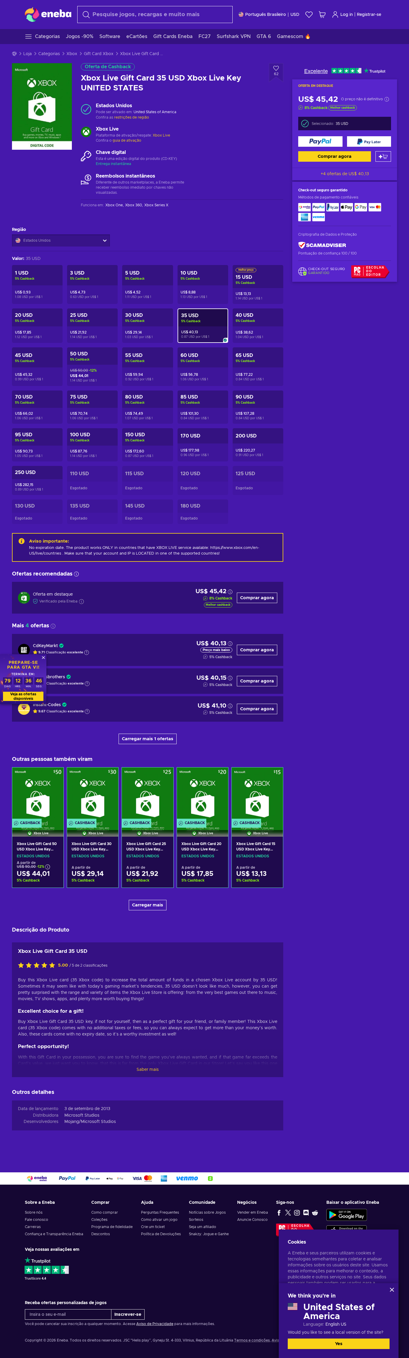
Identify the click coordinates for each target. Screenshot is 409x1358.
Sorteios (196, 1219)
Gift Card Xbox (98, 54)
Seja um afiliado (202, 1227)
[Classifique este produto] (38, 965)
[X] (288, 1212)
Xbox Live (161, 135)
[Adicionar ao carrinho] (383, 156)
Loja (27, 54)
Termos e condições (252, 1340)
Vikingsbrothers (49, 677)
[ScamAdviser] (322, 245)
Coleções (99, 1219)
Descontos (100, 1234)
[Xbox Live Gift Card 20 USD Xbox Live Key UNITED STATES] (202, 794)
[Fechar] (392, 1289)
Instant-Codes (47, 705)
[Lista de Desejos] (309, 14)
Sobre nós (34, 1212)
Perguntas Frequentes (160, 1212)
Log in (346, 15)
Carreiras (33, 1227)
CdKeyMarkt (45, 646)
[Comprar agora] (320, 141)
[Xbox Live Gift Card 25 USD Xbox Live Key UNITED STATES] (147, 794)
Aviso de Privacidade (154, 1324)
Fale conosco (36, 1219)
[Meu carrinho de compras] (322, 14)
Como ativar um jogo (159, 1219)
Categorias (49, 54)
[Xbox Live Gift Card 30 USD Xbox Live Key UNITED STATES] (92, 794)
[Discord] (306, 1212)
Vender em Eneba (252, 1212)
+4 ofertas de (345, 174)
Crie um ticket (153, 1227)
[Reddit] (315, 1212)
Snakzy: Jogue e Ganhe (209, 1234)
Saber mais (148, 1070)
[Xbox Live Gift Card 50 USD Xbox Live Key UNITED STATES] (37, 794)
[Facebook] (279, 1212)
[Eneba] (48, 14)
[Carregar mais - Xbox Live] (86, 133)
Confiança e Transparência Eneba (54, 1234)
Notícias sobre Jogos (207, 1212)
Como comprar (104, 1212)
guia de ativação (127, 140)
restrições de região (131, 117)
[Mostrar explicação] (86, 652)
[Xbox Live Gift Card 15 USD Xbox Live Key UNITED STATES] (257, 794)
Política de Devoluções (161, 1234)
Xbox (71, 54)
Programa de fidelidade (112, 1227)
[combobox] (155, 14)
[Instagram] (297, 1212)
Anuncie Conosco (252, 1219)
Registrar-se (369, 15)
